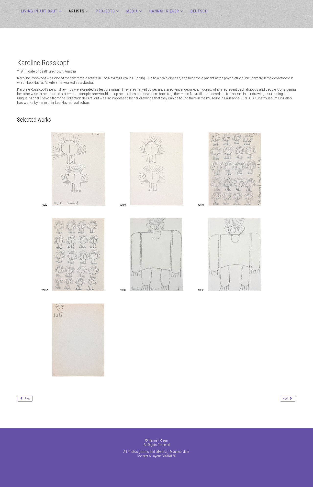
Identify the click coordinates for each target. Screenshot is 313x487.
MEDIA (132, 11)
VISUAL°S (169, 456)
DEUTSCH (199, 11)
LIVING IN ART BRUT (39, 11)
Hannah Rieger (164, 11)
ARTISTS (76, 11)
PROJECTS (105, 11)
